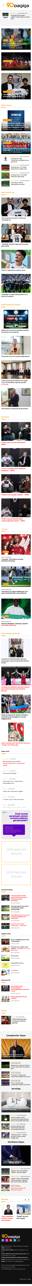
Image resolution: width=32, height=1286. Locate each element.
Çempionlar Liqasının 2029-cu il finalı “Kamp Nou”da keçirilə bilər (20, 1067)
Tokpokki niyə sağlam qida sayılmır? (20, 948)
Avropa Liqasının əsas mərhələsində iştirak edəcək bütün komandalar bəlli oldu (20, 1119)
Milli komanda (6, 105)
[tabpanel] (16, 39)
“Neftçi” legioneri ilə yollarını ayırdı (13, 270)
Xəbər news (14, 13)
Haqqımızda (23, 1279)
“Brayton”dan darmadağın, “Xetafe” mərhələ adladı (19, 1171)
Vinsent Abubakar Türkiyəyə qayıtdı (15, 624)
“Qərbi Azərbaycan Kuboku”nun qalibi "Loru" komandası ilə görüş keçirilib (14, 382)
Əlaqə (29, 1279)
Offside (4, 1011)
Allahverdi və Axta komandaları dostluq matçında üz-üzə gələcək (15, 331)
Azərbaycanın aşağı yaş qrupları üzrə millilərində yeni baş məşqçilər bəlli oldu (16, 125)
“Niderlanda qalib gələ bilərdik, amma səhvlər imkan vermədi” (20, 1021)
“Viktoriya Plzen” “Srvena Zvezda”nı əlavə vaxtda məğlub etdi (19, 1136)
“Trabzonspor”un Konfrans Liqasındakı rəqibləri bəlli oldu (14, 1162)
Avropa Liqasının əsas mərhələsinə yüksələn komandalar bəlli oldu (18, 1127)
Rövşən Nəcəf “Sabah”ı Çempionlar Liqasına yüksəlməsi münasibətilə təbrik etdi (18, 18)
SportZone (5, 417)
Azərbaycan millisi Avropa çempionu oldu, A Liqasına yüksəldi (15, 148)
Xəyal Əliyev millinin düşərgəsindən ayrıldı (17, 183)
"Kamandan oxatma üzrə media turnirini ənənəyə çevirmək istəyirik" (23, 1219)
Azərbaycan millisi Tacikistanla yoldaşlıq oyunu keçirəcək (20, 160)
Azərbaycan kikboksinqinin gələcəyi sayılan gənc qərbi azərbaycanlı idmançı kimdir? (15, 661)
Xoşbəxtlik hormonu (17, 963)
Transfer (4, 529)
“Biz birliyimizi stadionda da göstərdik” (14, 408)
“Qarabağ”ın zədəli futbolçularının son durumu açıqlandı (14, 295)
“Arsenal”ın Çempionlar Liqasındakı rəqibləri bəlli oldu (20, 1075)
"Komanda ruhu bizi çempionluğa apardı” (15, 356)
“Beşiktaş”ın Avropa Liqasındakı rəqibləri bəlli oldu (15, 45)
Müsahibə (4, 1199)
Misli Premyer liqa (8, 91)
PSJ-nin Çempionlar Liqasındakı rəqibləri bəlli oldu (20, 1083)
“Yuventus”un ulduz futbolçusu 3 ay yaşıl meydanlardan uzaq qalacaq (14, 592)
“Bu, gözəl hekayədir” (10, 773)
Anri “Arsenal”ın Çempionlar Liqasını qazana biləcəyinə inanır (15, 1055)
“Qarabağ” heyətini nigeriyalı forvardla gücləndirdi (14, 245)
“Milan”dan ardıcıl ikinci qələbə (13, 791)
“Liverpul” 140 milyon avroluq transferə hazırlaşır (12, 560)
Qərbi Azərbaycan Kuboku (10, 304)
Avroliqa (6, 40)
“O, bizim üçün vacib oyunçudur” (13, 799)
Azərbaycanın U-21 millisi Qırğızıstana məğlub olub (19, 168)
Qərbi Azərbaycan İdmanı (10, 633)
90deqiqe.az (8, 1269)
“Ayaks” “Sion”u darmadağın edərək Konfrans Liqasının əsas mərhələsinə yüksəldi (20, 1180)
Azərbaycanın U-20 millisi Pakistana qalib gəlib (19, 175)
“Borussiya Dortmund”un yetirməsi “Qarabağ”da (13, 95)
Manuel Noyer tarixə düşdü (14, 763)
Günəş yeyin (14, 956)
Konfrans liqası (8, 61)
